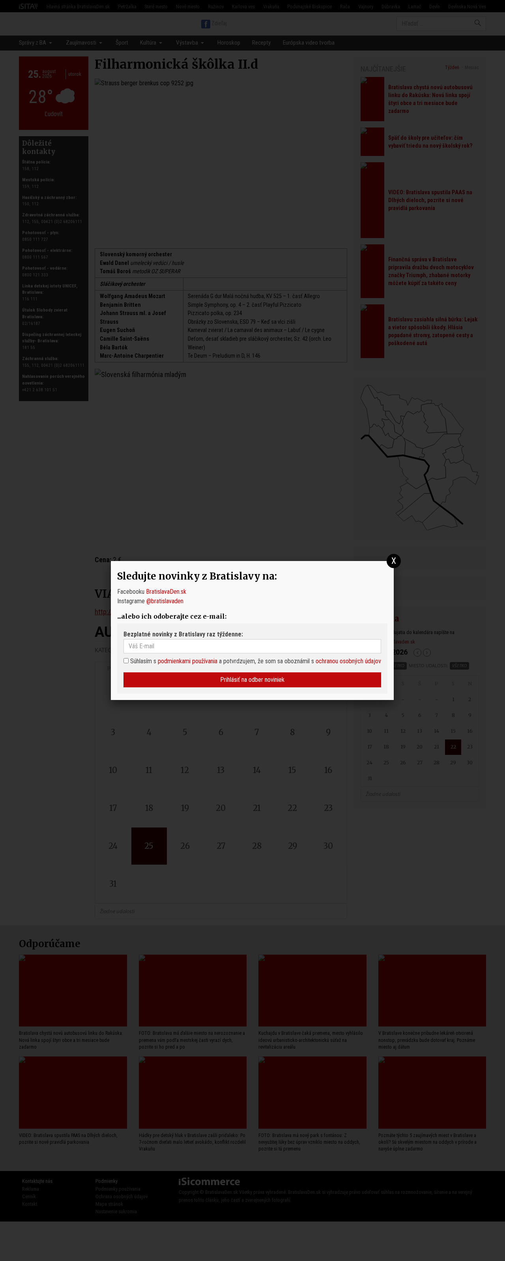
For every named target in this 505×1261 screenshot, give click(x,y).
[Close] (394, 561)
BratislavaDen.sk (166, 591)
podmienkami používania (187, 661)
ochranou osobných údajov (348, 661)
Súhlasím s (142, 661)
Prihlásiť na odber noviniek (252, 679)
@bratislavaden (164, 601)
